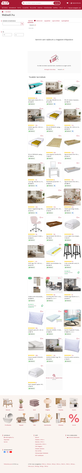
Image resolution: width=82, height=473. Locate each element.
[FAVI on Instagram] (7, 452)
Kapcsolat (6, 439)
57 (78, 190)
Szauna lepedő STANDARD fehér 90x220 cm (40, 357)
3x (54, 179)
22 (60, 217)
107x (55, 328)
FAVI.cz (44, 464)
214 (60, 278)
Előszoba (60, 425)
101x (73, 152)
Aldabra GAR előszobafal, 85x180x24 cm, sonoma (42, 296)
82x (72, 179)
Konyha (39, 8)
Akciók (74, 425)
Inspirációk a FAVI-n (40, 444)
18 (42, 135)
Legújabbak (47, 21)
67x (36, 261)
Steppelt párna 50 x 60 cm (35, 330)
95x (72, 234)
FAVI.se (73, 464)
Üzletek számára (39, 448)
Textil (19, 8)
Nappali (55, 8)
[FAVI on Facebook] (4, 452)
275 (42, 217)
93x (54, 234)
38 (60, 190)
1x (54, 125)
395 (78, 108)
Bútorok (5, 8)
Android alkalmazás (74, 437)
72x (72, 355)
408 (42, 108)
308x (37, 355)
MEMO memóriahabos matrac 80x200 (57, 263)
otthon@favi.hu (9, 437)
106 (78, 244)
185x (36, 328)
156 (60, 81)
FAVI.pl (54, 464)
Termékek (8, 11)
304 (42, 244)
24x (54, 355)
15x (72, 261)
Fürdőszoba (48, 8)
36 (78, 135)
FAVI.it (68, 464)
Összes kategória (73, 8)
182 (60, 163)
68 (42, 338)
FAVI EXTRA (38, 451)
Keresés (57, 3)
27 (78, 81)
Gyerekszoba (47, 425)
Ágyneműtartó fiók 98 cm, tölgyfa (55, 236)
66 (42, 278)
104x (55, 206)
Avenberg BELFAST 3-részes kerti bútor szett (59, 296)
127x (55, 98)
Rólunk (37, 437)
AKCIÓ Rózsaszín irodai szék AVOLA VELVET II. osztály (43, 236)
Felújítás (33, 8)
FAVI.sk (49, 464)
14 (42, 163)
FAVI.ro (58, 464)
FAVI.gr (42, 466)
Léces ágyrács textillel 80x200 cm (56, 154)
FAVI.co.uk (31, 466)
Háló (61, 8)
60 (42, 190)
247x (55, 152)
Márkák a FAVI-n (39, 442)
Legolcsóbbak (56, 21)
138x (36, 206)
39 (60, 338)
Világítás (26, 8)
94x (54, 294)
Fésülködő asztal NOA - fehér (54, 181)
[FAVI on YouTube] (11, 452)
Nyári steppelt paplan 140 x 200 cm (38, 384)
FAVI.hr (63, 464)
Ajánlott (30, 21)
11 (42, 81)
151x (36, 125)
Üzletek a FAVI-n (39, 439)
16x (36, 179)
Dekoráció (12, 8)
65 (78, 217)
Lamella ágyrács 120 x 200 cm (54, 209)
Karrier (6, 442)
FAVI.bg (37, 466)
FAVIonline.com (8, 464)
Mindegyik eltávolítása (49, 69)
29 (60, 311)
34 (78, 338)
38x (72, 206)
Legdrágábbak (65, 21)
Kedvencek (39, 21)
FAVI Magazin (38, 446)
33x (36, 98)
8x (72, 294)
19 (60, 135)
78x (36, 234)
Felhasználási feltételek (41, 453)
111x (72, 125)
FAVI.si (46, 466)
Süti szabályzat (39, 455)
